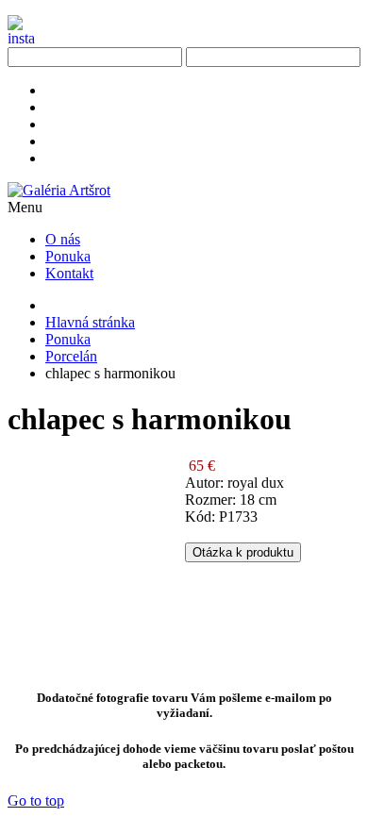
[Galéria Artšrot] (59, 190)
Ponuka (68, 339)
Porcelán (71, 356)
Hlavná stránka (90, 322)
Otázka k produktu (242, 552)
